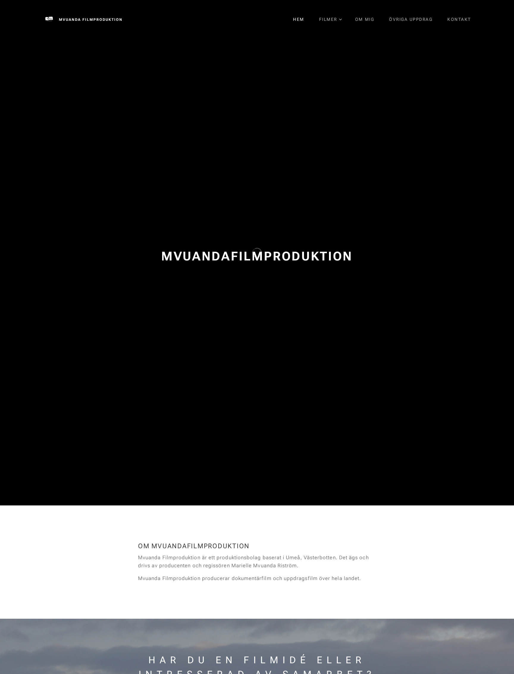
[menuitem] (302, 19)
